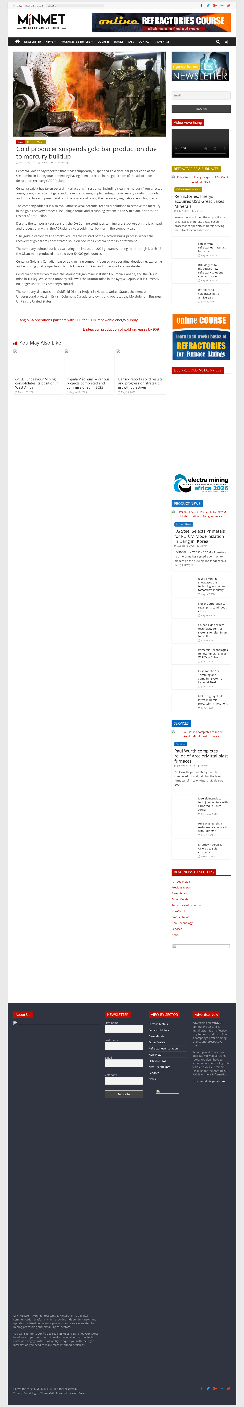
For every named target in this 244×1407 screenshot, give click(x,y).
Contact (145, 41)
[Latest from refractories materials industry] (184, 242)
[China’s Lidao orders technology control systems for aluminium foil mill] (184, 623)
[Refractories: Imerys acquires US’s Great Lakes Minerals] (201, 177)
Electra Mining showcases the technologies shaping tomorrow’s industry (212, 584)
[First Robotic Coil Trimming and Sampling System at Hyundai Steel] (184, 669)
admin (45, 162)
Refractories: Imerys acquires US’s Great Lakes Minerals (199, 201)
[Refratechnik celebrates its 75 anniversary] (184, 288)
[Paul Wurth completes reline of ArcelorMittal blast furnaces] (201, 732)
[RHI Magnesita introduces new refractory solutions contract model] (184, 263)
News (49, 41)
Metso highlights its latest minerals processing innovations (213, 699)
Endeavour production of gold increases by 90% (123, 329)
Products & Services (75, 41)
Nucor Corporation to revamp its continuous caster (212, 607)
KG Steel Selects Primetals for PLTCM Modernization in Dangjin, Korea (199, 536)
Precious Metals (35, 142)
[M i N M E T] (17, 42)
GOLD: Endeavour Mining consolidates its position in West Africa (37, 383)
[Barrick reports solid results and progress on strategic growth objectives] (141, 351)
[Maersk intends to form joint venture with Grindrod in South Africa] (184, 797)
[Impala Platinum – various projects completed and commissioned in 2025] (89, 351)
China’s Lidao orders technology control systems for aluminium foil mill (213, 630)
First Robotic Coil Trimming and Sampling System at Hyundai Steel (210, 676)
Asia (20, 142)
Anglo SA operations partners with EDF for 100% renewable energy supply (76, 320)
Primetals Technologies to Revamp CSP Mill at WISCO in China (213, 653)
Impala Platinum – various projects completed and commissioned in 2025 (88, 383)
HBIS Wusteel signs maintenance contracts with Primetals (195, 1110)
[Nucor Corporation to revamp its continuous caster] (184, 602)
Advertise (162, 41)
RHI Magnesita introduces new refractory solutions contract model (210, 270)
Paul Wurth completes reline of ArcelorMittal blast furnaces (201, 756)
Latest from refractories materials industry (212, 247)
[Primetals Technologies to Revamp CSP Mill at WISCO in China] (184, 648)
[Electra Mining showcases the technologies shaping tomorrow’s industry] (184, 577)
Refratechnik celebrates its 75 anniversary (208, 293)
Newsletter (32, 41)
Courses (104, 41)
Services (180, 744)
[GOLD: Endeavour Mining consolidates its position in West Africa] (38, 351)
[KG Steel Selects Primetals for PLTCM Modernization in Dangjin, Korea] (201, 512)
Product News (183, 524)
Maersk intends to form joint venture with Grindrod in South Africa (213, 804)
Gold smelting (61, 162)
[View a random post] (226, 42)
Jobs (131, 41)
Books (118, 41)
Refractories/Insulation (188, 189)
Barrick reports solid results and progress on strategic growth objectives (140, 383)
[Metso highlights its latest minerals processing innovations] (184, 694)
